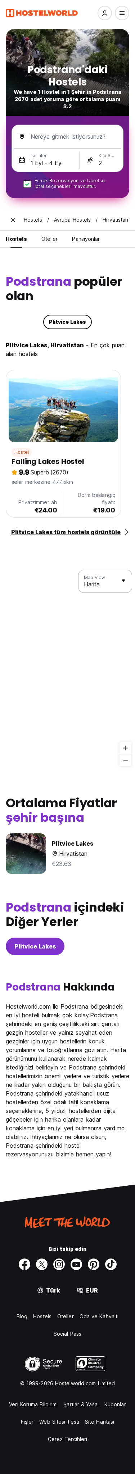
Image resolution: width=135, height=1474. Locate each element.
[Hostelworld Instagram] (59, 1264)
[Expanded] (13, 220)
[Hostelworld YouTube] (76, 1264)
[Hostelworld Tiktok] (111, 1264)
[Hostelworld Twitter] (42, 1264)
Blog (22, 1316)
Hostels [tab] (16, 239)
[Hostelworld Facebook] (24, 1264)
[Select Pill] (105, 13)
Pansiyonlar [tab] (86, 239)
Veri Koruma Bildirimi (33, 1404)
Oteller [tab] (49, 239)
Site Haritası (99, 1422)
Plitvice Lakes (35, 946)
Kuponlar (115, 1404)
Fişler (27, 1422)
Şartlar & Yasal (81, 1404)
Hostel (21, 452)
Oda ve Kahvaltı (99, 1316)
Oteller (65, 1316)
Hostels (42, 1316)
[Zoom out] (125, 760)
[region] (67, 668)
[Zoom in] (125, 748)
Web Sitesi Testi (59, 1422)
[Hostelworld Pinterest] (93, 1264)
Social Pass (67, 1334)
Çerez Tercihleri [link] (67, 1439)
